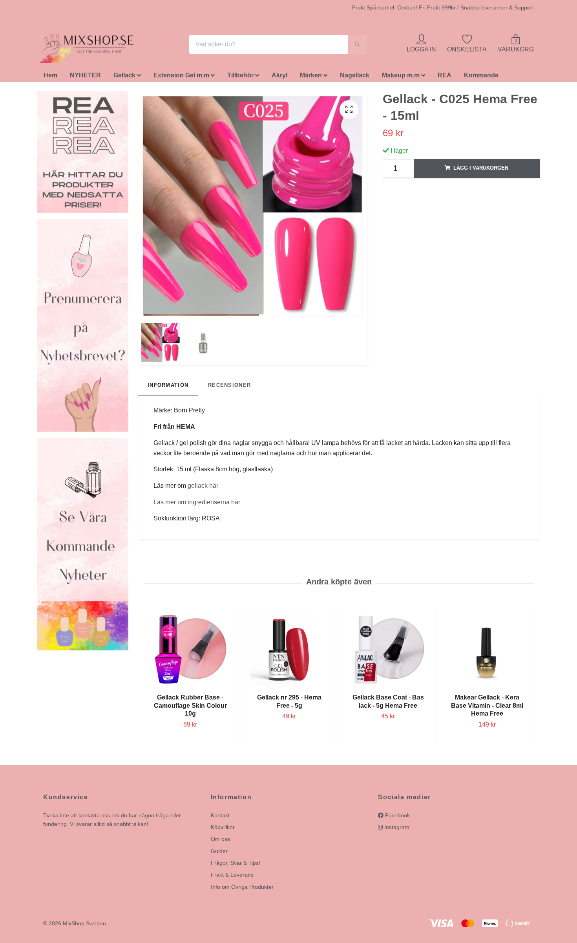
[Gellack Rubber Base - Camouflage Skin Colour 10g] (190, 650)
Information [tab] (168, 387)
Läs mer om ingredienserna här (196, 504)
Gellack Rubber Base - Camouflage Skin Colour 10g (190, 707)
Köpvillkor (223, 829)
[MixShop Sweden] (99, 45)
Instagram (396, 829)
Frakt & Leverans (232, 877)
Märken (311, 77)
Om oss (220, 841)
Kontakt (220, 817)
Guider (219, 853)
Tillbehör (240, 77)
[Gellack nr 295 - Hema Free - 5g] (289, 650)
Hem (50, 77)
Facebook (396, 817)
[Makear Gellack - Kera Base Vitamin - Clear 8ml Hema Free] (487, 650)
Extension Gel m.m (181, 77)
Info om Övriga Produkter (242, 889)
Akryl (279, 77)
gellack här (203, 487)
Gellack (124, 77)
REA (444, 77)
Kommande (481, 77)
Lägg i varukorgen (480, 170)
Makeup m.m (401, 77)
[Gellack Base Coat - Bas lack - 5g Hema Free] (388, 650)
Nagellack (354, 77)
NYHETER (85, 77)
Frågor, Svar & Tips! (235, 865)
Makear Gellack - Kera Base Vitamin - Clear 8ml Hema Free (487, 707)
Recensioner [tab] (229, 387)
